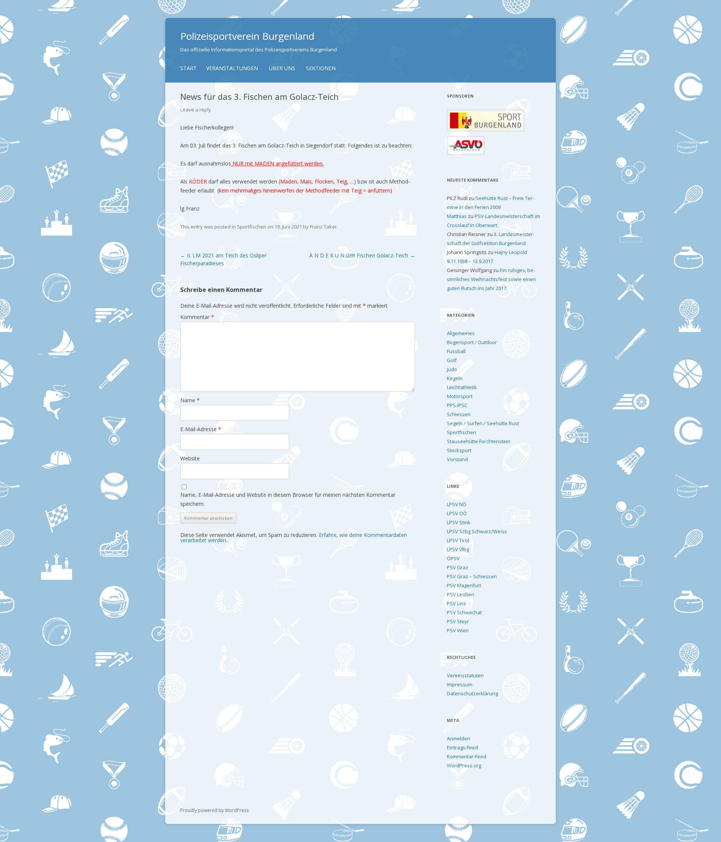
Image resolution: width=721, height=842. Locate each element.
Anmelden (458, 738)
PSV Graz (457, 567)
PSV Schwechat (464, 612)
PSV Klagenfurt (464, 585)
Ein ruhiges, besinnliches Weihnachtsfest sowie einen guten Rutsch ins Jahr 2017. (491, 279)
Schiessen (459, 414)
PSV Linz (456, 603)
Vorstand (457, 459)
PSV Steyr (458, 621)
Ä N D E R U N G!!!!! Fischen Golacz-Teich (362, 255)
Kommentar (197, 316)
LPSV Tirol (458, 540)
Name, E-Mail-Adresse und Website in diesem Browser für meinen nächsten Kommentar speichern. (287, 499)
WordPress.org (464, 765)
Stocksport (459, 450)
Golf (452, 360)
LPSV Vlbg (458, 549)
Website (190, 458)
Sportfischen (251, 226)
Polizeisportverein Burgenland (247, 36)
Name (190, 400)
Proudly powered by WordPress (214, 810)
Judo (452, 369)
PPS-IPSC (457, 405)
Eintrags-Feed (462, 747)
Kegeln (455, 378)
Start (188, 68)
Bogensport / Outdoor (472, 342)
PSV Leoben (460, 594)
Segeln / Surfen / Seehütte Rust (483, 423)
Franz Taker (323, 226)
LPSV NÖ (456, 504)
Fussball (456, 351)
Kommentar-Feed (466, 756)
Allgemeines (461, 333)
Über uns (282, 68)
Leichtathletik (462, 387)
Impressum (459, 684)
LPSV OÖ (457, 513)
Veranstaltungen (232, 68)
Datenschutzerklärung (472, 693)
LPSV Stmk (459, 522)
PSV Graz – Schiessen (472, 576)
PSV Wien (458, 630)
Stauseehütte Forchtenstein (478, 441)
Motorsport (459, 396)
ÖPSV (453, 558)
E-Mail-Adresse (200, 429)
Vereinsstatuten (465, 675)
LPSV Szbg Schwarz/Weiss (477, 531)
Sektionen (321, 68)
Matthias (457, 216)
